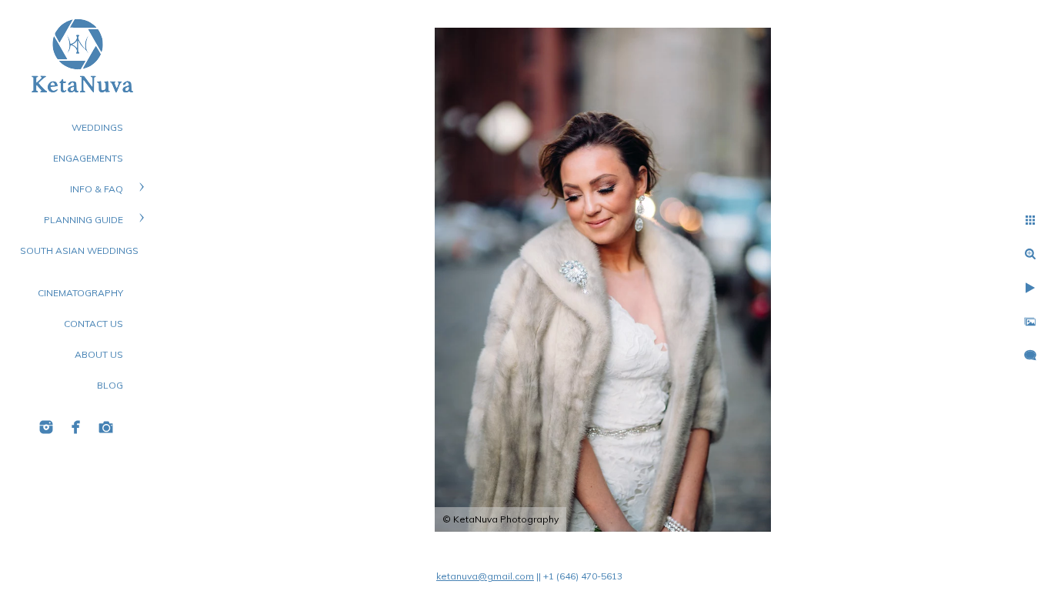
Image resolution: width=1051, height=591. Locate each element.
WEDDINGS (97, 127)
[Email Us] (106, 427)
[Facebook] (76, 427)
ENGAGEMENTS (88, 158)
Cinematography (80, 293)
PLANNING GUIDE (83, 219)
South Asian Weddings (79, 250)
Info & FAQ (96, 189)
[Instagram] (46, 427)
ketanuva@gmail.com (485, 576)
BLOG (110, 385)
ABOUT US (99, 354)
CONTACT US (93, 323)
